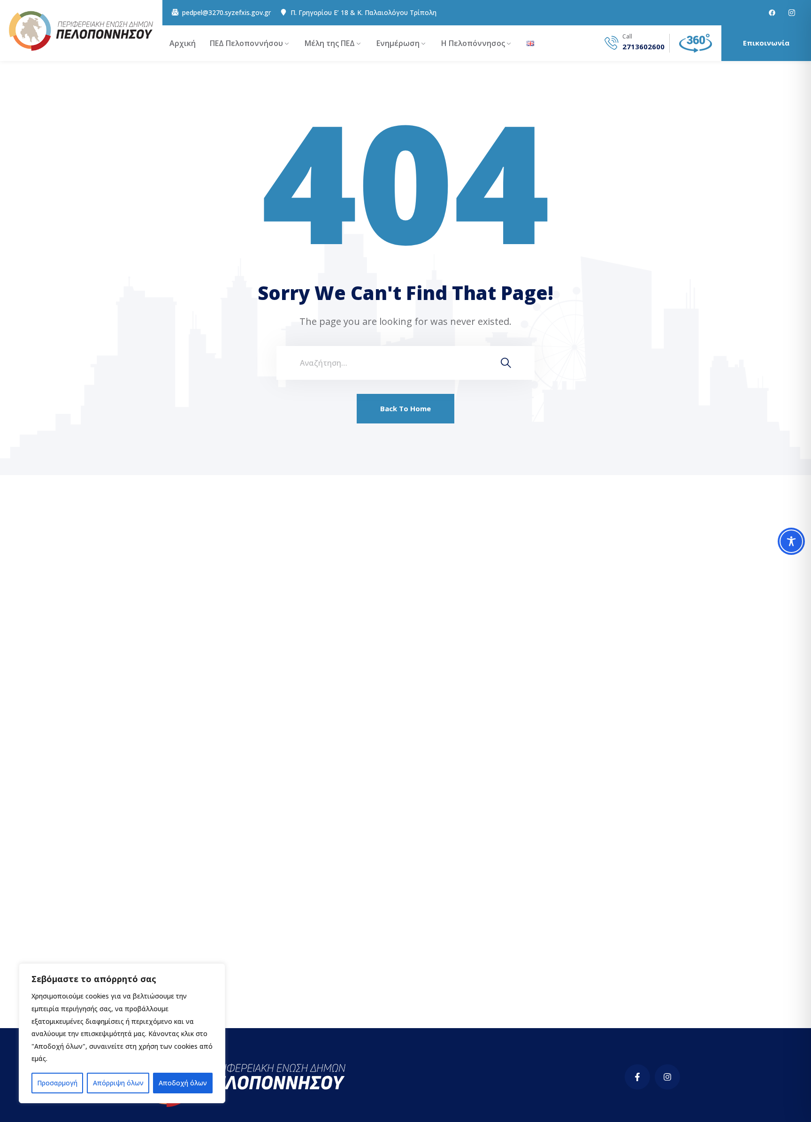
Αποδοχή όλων (183, 1082)
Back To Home (405, 408)
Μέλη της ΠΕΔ (330, 43)
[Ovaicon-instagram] (792, 13)
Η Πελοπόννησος (473, 43)
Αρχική (182, 43)
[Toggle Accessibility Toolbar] (791, 541)
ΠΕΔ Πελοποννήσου (246, 43)
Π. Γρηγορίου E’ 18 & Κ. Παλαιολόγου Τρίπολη (363, 12)
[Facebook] (772, 13)
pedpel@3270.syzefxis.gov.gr (226, 12)
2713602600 (643, 46)
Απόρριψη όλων (118, 1082)
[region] (122, 1033)
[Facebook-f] (637, 1077)
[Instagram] (667, 1077)
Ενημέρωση (398, 43)
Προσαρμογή (57, 1082)
